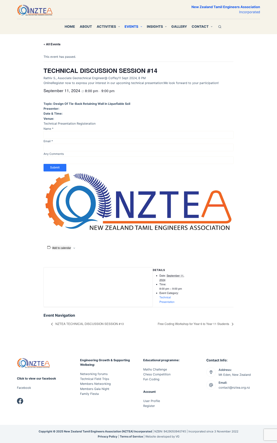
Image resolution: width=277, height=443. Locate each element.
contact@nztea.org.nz (234, 387)
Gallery (179, 27)
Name (49, 128)
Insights (155, 27)
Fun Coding (151, 379)
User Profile (151, 401)
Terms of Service (131, 436)
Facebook (24, 388)
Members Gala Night (94, 389)
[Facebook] (20, 401)
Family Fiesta (89, 394)
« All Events (52, 44)
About (86, 27)
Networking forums (94, 374)
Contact (200, 27)
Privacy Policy (107, 436)
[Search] (219, 26)
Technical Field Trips (94, 379)
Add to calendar (61, 248)
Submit (55, 167)
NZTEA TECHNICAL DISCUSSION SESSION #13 (89, 324)
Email (48, 141)
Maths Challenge (155, 369)
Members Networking (95, 384)
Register (149, 406)
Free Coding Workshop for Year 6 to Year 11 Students (194, 324)
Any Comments (54, 154)
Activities (106, 27)
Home (70, 27)
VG (177, 436)
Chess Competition (157, 374)
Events (131, 27)
